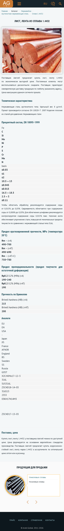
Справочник (36, 520)
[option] (32, 485)
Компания (23, 520)
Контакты (50, 520)
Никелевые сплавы (37, 477)
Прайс (12, 520)
